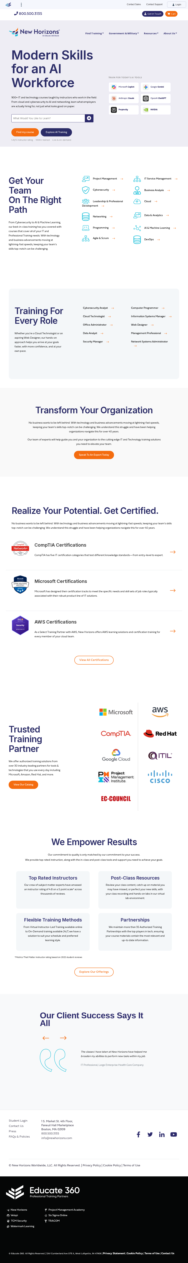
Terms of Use (131, 1165)
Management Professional (146, 333)
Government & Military (123, 33)
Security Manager (93, 341)
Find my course (25, 132)
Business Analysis (154, 190)
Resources (150, 33)
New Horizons (18, 1210)
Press (12, 1131)
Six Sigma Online (57, 1215)
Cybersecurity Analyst (95, 308)
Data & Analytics (153, 215)
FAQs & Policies (19, 1136)
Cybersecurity (100, 190)
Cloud (148, 201)
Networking (99, 216)
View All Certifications (94, 660)
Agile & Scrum (100, 238)
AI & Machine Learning (157, 228)
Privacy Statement (114, 1253)
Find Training (93, 33)
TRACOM (54, 1221)
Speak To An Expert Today (94, 455)
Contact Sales (134, 4)
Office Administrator (95, 325)
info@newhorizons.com (56, 1138)
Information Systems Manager (148, 316)
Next (65, 1038)
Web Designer (139, 325)
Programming (100, 228)
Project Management (105, 178)
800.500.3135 (30, 14)
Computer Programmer (145, 308)
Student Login (18, 1120)
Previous (43, 1038)
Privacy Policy (92, 1165)
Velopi (14, 1215)
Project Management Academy (66, 1210)
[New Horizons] (34, 31)
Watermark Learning (22, 1226)
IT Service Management (158, 178)
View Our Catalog (23, 784)
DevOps (149, 239)
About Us (169, 33)
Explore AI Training (56, 132)
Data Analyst (90, 333)
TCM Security (18, 1221)
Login (178, 4)
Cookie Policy (112, 1165)
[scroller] (181, 1258)
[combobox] (48, 118)
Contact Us (16, 1126)
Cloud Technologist (94, 316)
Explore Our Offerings (94, 972)
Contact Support (154, 4)
